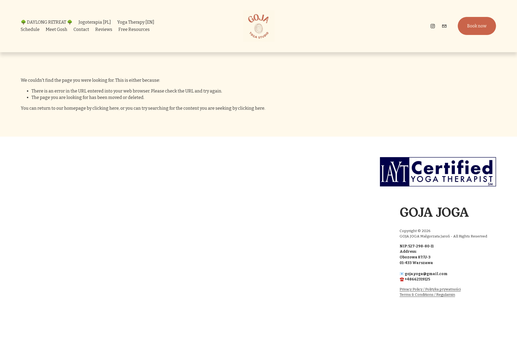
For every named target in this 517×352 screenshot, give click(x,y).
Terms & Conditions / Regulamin (427, 294)
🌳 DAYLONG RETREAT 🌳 (46, 22)
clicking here (105, 108)
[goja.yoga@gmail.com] (444, 26)
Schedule (30, 29)
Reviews (103, 29)
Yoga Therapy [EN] (135, 22)
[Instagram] (432, 26)
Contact (81, 29)
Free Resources (134, 29)
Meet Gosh (56, 29)
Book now (477, 26)
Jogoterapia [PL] (95, 22)
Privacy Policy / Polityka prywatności (430, 289)
